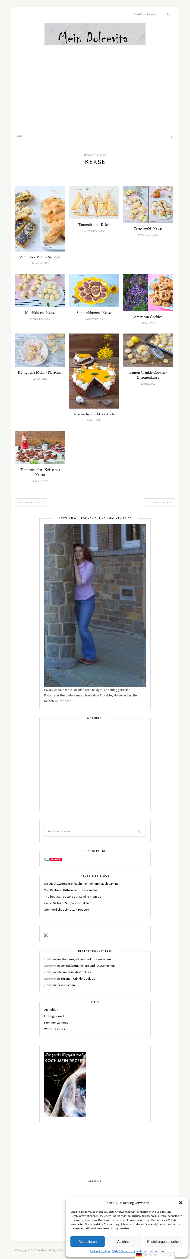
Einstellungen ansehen (163, 1241)
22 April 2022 (40, 378)
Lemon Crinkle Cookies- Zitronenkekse (148, 375)
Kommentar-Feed (56, 1022)
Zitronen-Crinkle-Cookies (74, 972)
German (149, 1255)
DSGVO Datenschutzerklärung (130, 1251)
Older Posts (159, 502)
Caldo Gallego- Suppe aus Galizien (67, 903)
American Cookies (148, 316)
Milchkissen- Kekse (40, 312)
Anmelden (51, 1009)
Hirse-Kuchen (66, 985)
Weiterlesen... (63, 701)
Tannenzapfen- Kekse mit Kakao (40, 472)
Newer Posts (32, 502)
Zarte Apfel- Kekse (148, 228)
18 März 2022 (148, 383)
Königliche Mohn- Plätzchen (40, 372)
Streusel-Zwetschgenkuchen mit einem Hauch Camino (81, 883)
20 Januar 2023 (40, 263)
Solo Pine (42, 1250)
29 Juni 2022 (148, 323)
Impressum (157, 1251)
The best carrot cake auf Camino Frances (72, 896)
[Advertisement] (95, 81)
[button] (180, 1202)
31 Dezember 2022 (94, 231)
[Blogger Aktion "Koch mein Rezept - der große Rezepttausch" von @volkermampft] (65, 1084)
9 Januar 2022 (40, 481)
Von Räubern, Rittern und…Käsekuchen (71, 890)
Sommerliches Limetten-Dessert (66, 909)
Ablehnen (124, 1241)
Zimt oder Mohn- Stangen (40, 257)
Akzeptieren (88, 1241)
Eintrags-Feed (54, 1016)
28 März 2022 (94, 420)
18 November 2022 (148, 235)
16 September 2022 (94, 319)
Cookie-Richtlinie (100, 1251)
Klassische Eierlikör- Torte (94, 414)
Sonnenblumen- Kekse (94, 312)
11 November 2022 (40, 319)
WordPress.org (54, 1029)
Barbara (50, 965)
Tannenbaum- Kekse (94, 224)
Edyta (48, 959)
